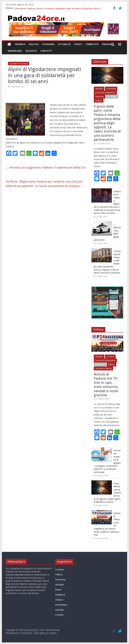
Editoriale (99, 96)
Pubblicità (92, 44)
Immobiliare (15, 50)
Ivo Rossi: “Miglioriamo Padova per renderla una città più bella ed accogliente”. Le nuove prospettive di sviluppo (44, 184)
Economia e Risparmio (105, 92)
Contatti (46, 50)
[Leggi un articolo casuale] (119, 44)
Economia (48, 44)
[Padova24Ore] (9, 44)
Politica (34, 44)
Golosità (31, 50)
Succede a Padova (103, 368)
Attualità (64, 44)
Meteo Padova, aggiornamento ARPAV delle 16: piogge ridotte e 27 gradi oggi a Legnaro (59, 7)
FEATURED (112, 96)
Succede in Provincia (19, 63)
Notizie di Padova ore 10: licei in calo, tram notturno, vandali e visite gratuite (106, 384)
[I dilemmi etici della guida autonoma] (101, 222)
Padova (106, 44)
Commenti (111, 88)
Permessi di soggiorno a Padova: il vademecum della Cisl (45, 167)
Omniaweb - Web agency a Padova (38, 632)
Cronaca (20, 44)
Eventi (78, 44)
